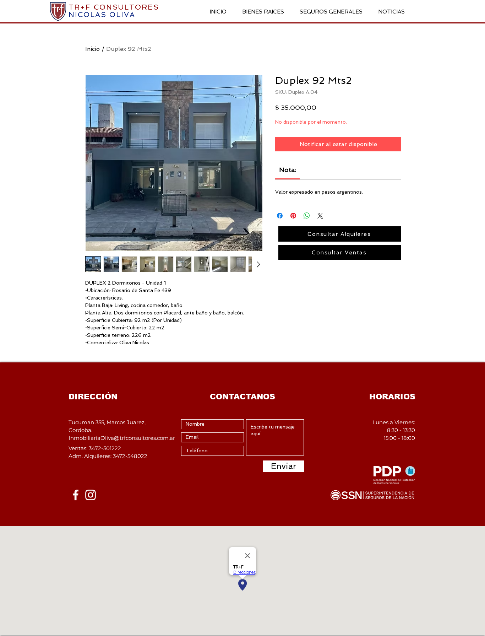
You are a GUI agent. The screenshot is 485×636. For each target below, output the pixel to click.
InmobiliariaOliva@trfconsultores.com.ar (122, 438)
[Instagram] (90, 495)
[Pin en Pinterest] (293, 215)
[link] (287, 169)
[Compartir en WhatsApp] (307, 215)
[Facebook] (76, 495)
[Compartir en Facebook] (280, 215)
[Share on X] (320, 215)
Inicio (92, 48)
